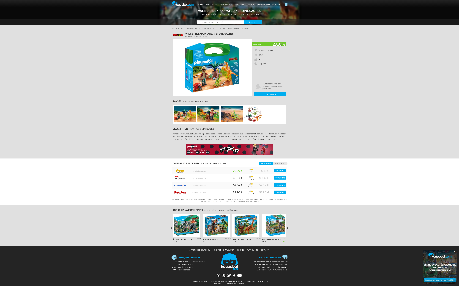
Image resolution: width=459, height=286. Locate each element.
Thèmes (201, 5)
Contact (265, 250)
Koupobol (184, 3)
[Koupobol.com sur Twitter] (229, 275)
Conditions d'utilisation (223, 250)
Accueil (175, 28)
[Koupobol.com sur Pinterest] (218, 275)
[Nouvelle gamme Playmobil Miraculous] (229, 154)
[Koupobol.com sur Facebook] (234, 275)
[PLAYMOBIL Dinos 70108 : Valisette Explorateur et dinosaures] (212, 67)
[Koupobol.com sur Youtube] (239, 275)
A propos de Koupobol (199, 250)
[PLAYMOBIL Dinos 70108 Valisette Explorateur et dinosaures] (185, 121)
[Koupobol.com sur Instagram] (224, 275)
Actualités (277, 5)
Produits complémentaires (258, 5)
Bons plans (239, 5)
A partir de (257, 44)
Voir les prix (270, 94)
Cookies (240, 250)
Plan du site (252, 250)
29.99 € (279, 44)
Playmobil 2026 (225, 5)
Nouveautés (212, 5)
